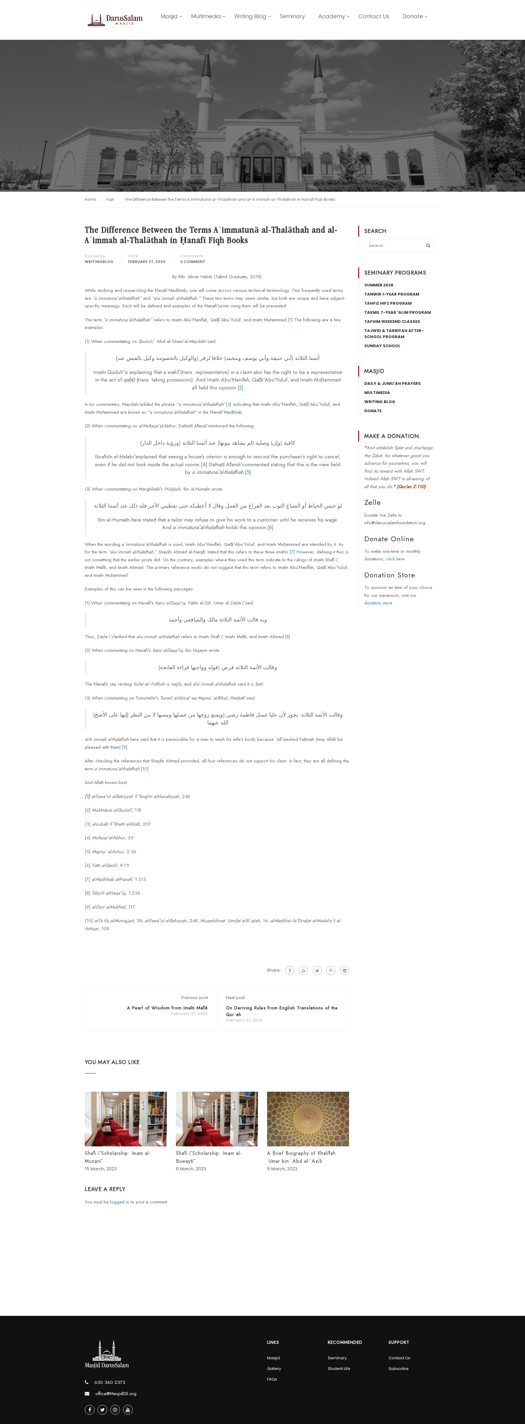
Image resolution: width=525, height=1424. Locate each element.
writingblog (99, 261)
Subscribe (399, 1368)
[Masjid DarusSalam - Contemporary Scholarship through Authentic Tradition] (115, 25)
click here (395, 559)
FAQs (272, 1379)
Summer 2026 (378, 285)
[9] (125, 747)
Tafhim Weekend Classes (392, 321)
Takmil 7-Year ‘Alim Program (397, 312)
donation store (378, 603)
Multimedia (206, 16)
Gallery (274, 1368)
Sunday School (382, 346)
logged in (119, 1202)
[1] (290, 320)
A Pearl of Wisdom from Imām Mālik (167, 1008)
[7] (292, 552)
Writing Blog (250, 16)
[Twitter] (317, 970)
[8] (287, 636)
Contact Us (374, 16)
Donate (413, 16)
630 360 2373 (109, 1382)
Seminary (292, 16)
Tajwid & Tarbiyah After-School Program (394, 334)
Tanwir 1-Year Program (391, 294)
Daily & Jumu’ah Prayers (392, 383)
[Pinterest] (330, 970)
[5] (248, 472)
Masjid (169, 16)
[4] (204, 464)
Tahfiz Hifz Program (388, 303)
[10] (145, 768)
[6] (270, 527)
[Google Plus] (303, 970)
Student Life (339, 1368)
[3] (229, 404)
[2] (240, 388)
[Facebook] (289, 970)
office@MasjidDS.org (115, 1393)
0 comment (192, 261)
